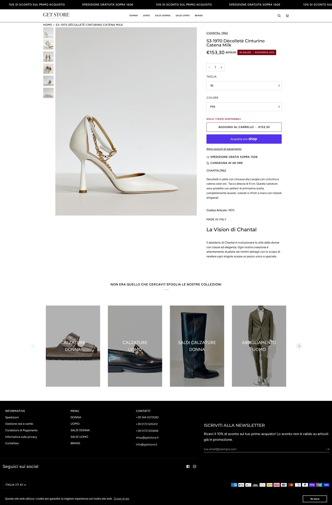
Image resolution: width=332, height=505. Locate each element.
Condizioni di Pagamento (21, 430)
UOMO (75, 423)
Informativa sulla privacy (21, 437)
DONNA (76, 417)
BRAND (75, 443)
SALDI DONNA (80, 430)
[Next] (299, 346)
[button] (133, 15)
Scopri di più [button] (121, 498)
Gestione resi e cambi (19, 423)
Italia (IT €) (14, 484)
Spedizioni (12, 417)
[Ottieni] (324, 449)
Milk (212, 106)
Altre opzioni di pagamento (224, 149)
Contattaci (12, 443)
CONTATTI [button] (143, 411)
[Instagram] (194, 466)
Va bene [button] (315, 498)
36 (211, 85)
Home (47, 24)
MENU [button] (75, 411)
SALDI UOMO (79, 437)
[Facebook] (188, 466)
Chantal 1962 (217, 33)
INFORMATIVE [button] (15, 411)
